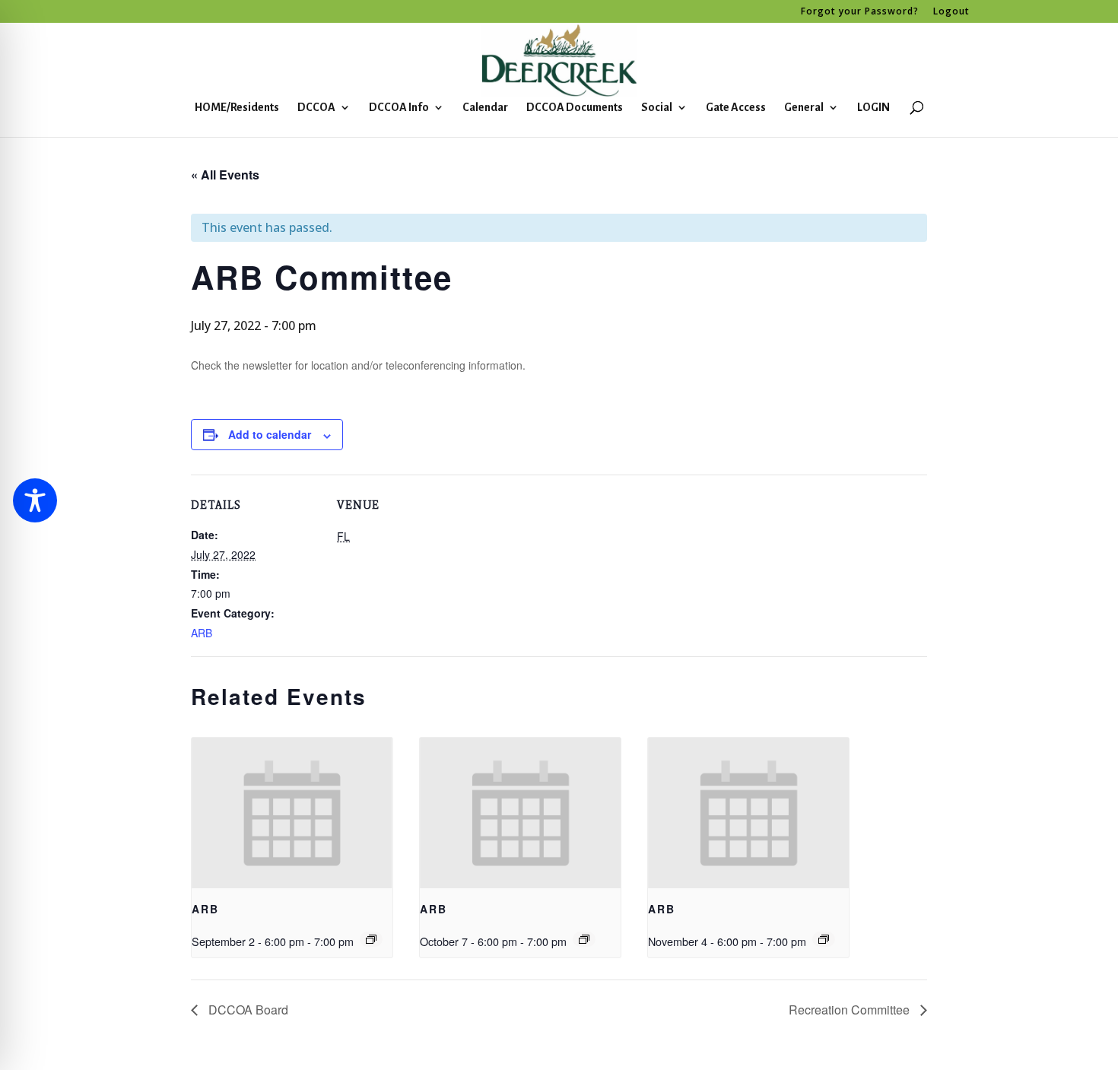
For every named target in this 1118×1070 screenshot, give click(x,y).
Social (656, 107)
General (804, 107)
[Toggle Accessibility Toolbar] (35, 500)
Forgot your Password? (860, 12)
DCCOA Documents (574, 107)
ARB (201, 632)
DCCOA (316, 107)
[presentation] (292, 813)
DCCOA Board (246, 1009)
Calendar (485, 107)
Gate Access (736, 107)
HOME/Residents (237, 107)
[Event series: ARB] (371, 939)
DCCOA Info (399, 107)
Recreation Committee (851, 1009)
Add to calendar (269, 434)
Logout (951, 12)
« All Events (225, 174)
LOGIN (873, 107)
